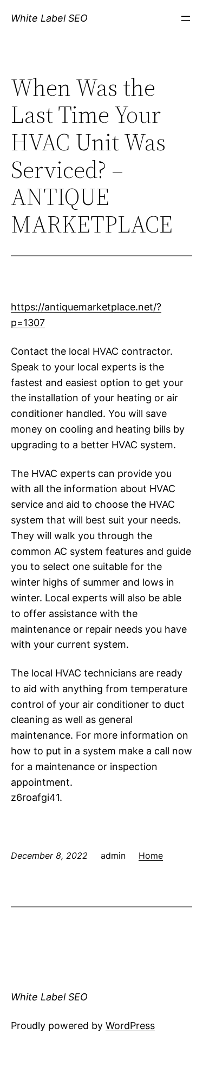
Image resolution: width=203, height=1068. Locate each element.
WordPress (130, 1025)
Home (151, 855)
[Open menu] (185, 18)
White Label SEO (49, 18)
